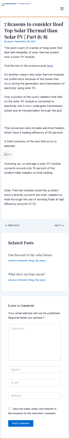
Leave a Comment (17, 260)
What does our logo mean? (26, 274)
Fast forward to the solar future (30, 255)
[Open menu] (62, 8)
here (49, 65)
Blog (31, 260)
